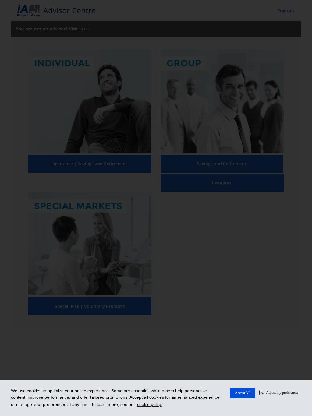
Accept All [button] (242, 393)
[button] (279, 392)
